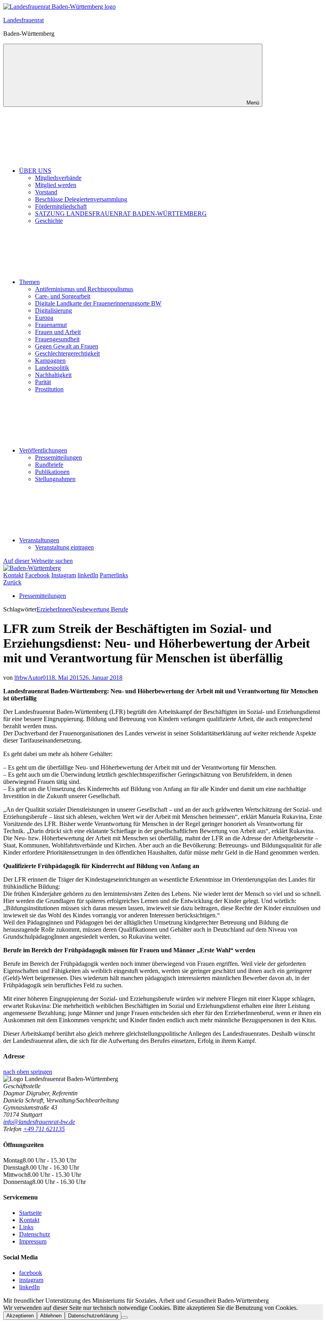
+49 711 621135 (44, 1129)
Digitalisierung (53, 310)
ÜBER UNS (35, 170)
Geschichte (49, 220)
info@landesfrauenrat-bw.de (39, 1121)
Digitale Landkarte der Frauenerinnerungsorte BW (98, 303)
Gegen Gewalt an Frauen (66, 346)
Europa (44, 317)
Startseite (30, 1212)
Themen (29, 282)
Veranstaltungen (39, 540)
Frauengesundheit (57, 339)
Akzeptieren (20, 1316)
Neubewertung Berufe (100, 609)
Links (26, 1227)
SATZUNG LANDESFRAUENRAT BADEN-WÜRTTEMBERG (121, 213)
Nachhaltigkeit (53, 374)
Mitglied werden (55, 185)
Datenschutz (34, 1234)
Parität (43, 382)
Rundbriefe (49, 464)
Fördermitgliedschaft (61, 206)
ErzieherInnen (54, 609)
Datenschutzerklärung (93, 1316)
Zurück (12, 582)
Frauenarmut (51, 324)
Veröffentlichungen (43, 450)
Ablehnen (51, 1316)
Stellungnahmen (55, 479)
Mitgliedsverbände (58, 177)
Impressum (33, 1241)
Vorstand (46, 192)
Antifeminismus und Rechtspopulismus (84, 289)
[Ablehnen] (124, 1317)
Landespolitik (52, 367)
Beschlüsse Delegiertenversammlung (81, 199)
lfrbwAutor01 (31, 677)
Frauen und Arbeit (58, 332)
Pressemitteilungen (58, 457)
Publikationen (52, 471)
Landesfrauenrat (23, 20)
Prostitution (49, 389)
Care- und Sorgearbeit (62, 296)
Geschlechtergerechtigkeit (67, 353)
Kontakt (29, 1220)
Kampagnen (50, 360)
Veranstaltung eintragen (64, 547)
